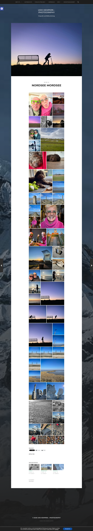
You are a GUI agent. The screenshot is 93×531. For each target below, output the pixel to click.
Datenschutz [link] (28, 2)
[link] (2, 8)
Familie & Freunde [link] (40, 2)
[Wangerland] (46, 467)
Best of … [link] (18, 2)
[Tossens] (34, 467)
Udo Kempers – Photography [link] (49, 518)
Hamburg (55, 470)
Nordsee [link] (31, 481)
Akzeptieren (67, 529)
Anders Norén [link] (50, 520)
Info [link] (58, 2)
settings (56, 529)
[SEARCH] (78, 2)
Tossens (30, 470)
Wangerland (44, 470)
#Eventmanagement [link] (69, 2)
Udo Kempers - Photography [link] (46, 11)
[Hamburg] (58, 467)
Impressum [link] (52, 2)
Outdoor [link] (32, 479)
